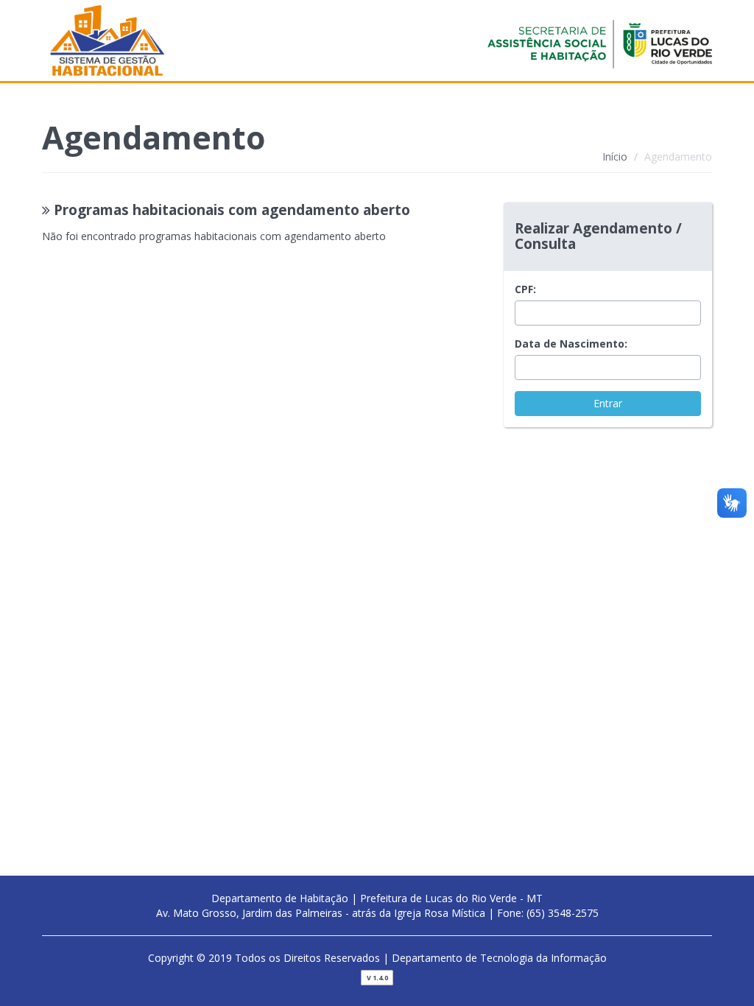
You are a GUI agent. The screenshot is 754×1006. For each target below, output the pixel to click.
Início (614, 156)
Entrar (607, 403)
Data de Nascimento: (571, 344)
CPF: (525, 289)
